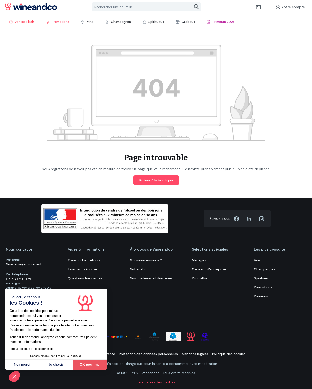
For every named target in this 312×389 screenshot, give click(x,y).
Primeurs (261, 296)
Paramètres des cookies (156, 382)
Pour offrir (199, 278)
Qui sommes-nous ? (146, 260)
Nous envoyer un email (23, 264)
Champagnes (264, 269)
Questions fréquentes (85, 278)
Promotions (263, 287)
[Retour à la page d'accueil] (31, 6)
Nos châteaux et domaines (151, 278)
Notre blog (138, 269)
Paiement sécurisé (82, 269)
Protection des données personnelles (148, 354)
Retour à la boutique (156, 180)
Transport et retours (84, 260)
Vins (257, 260)
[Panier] (258, 7)
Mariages (199, 260)
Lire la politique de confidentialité (32, 349)
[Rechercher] (196, 6)
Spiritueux (262, 278)
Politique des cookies (228, 354)
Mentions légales (195, 354)
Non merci (22, 364)
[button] (14, 376)
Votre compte (293, 7)
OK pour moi (90, 364)
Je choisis (56, 364)
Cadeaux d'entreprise (209, 269)
